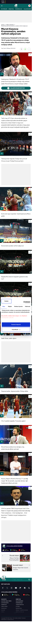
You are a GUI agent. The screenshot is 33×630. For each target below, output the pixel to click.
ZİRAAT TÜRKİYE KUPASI (22, 610)
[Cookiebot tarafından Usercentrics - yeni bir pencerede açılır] (23, 302)
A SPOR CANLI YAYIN (6, 601)
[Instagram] (11, 587)
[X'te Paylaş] (21, 49)
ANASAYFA (4, 599)
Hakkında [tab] (27, 306)
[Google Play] (14, 550)
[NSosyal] (24, 587)
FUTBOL (18, 606)
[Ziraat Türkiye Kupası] (29, 6)
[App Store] (5, 550)
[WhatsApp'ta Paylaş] (25, 49)
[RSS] (29, 587)
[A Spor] (15, 5)
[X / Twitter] (7, 587)
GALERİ (3, 610)
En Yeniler (4, 9)
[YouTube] (15, 587)
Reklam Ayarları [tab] (18, 306)
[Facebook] (2, 587)
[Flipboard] (20, 587)
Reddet (6, 301)
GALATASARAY (19, 601)
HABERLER (4, 604)
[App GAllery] (22, 550)
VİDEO (2, 612)
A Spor (3, 24)
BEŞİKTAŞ (18, 599)
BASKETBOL (19, 608)
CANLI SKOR (4, 606)
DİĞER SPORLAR (20, 612)
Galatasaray (27, 9)
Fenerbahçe (18, 9)
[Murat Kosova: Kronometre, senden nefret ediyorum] (16, 64)
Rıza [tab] (4, 306)
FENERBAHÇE (19, 602)
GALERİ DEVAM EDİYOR (17, 88)
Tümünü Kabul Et (16, 324)
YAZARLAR (4, 608)
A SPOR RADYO (5, 602)
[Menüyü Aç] (2, 5)
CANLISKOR (2, 1)
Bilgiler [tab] (10, 306)
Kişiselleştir (15, 329)
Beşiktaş (11, 9)
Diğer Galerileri (10, 24)
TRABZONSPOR (20, 604)
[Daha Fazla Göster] (29, 49)
